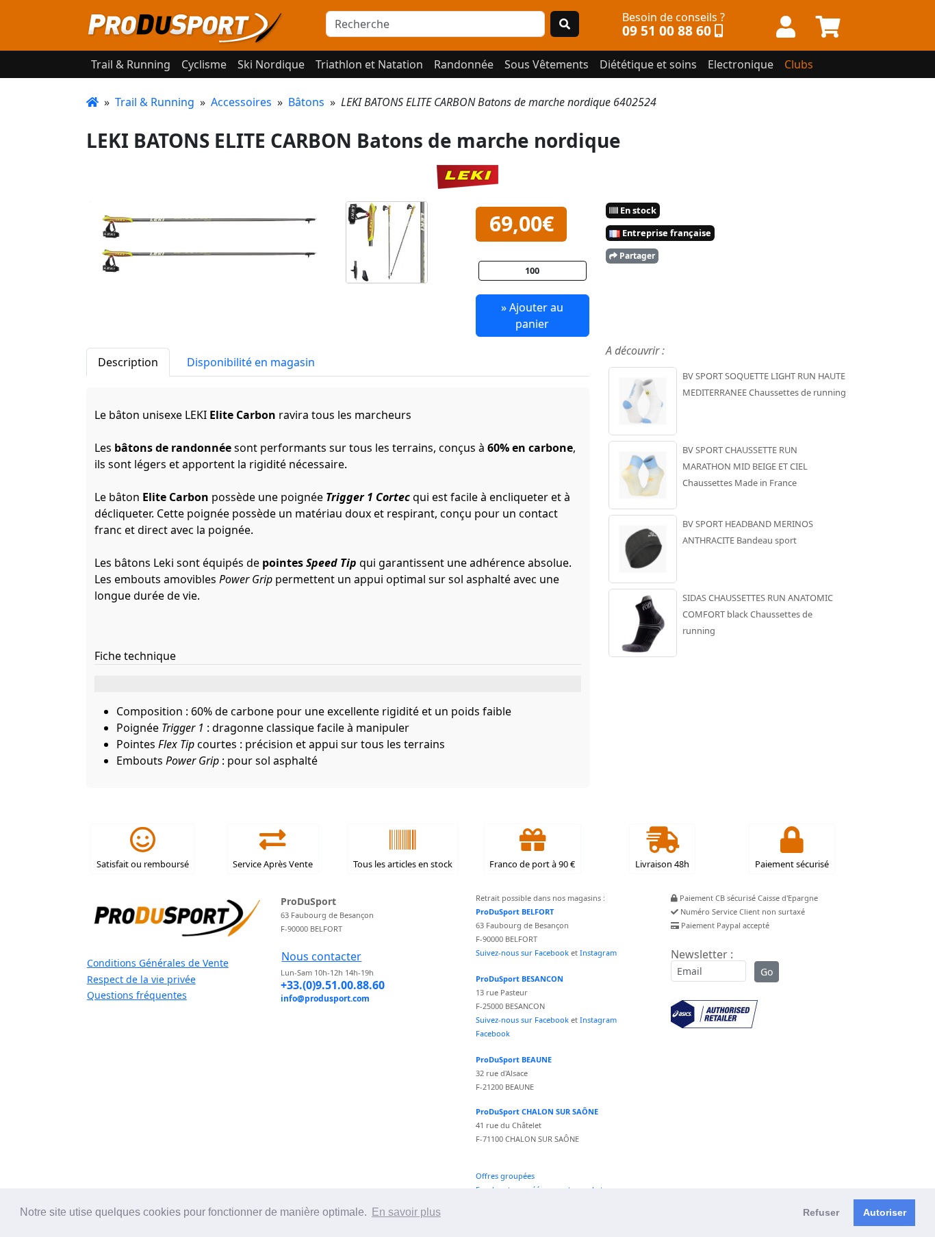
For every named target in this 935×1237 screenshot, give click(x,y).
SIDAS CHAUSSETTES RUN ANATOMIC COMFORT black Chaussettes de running (757, 614)
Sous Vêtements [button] (546, 64)
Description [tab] (128, 362)
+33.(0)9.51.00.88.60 (333, 985)
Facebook (493, 1033)
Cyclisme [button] (204, 64)
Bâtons (306, 102)
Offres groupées (505, 1176)
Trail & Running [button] (130, 64)
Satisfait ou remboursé (143, 864)
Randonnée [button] (464, 64)
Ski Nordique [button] (271, 64)
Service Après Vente (273, 864)
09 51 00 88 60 (666, 30)
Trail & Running (154, 102)
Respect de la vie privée (141, 979)
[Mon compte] (785, 27)
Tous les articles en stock (402, 864)
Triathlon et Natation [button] (369, 64)
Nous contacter (321, 956)
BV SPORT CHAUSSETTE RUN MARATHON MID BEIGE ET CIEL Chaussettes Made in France (745, 466)
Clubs (798, 64)
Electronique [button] (740, 64)
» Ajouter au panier (532, 315)
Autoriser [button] (884, 1212)
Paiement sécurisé (792, 864)
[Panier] (828, 27)
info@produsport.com (325, 998)
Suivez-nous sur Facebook (522, 952)
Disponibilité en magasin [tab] (251, 362)
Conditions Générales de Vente (158, 962)
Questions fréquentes (137, 995)
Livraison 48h (662, 864)
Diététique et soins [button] (648, 64)
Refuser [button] (821, 1212)
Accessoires (241, 102)
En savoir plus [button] (406, 1212)
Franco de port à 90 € (532, 864)
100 (532, 270)
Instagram (598, 952)
